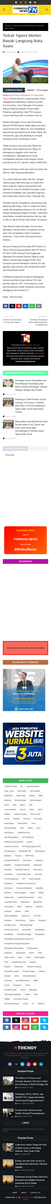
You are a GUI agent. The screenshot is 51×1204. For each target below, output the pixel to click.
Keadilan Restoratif (11, 860)
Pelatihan (42, 920)
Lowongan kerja (10, 902)
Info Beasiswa (9, 851)
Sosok (27, 985)
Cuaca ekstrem (10, 810)
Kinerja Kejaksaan (11, 879)
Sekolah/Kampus (29, 976)
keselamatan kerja (24, 874)
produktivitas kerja (19, 962)
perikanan (8, 953)
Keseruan (38, 874)
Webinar (41, 1004)
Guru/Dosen (9, 833)
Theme (25, 1199)
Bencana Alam (20, 800)
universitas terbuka (11, 1004)
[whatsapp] (35, 1027)
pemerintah (26, 930)
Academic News (10, 786)
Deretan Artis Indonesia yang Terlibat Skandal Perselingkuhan (30, 1111)
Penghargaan (32, 948)
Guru (38, 828)
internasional (40, 851)
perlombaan (20, 953)
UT (33, 1004)
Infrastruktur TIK (25, 851)
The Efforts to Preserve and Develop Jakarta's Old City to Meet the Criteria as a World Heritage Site (31, 1081)
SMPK (35, 981)
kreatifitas (39, 888)
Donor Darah (35, 814)
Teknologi (33, 990)
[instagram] (26, 2)
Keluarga (7, 870)
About (24, 1192)
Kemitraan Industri (22, 870)
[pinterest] (30, 2)
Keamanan (27, 860)
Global (30, 828)
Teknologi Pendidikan (12, 994)
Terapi (27, 994)
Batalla (32, 796)
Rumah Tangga (29, 971)
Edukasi (16, 819)
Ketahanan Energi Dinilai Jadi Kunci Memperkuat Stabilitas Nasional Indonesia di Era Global (31, 1180)
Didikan (7, 814)
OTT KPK (37, 916)
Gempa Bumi (22, 823)
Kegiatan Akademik (22, 865)
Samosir (42, 971)
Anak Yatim (21, 791)
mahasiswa (25, 902)
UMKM (7, 999)
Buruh (22, 805)
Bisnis (6, 805)
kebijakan (39, 860)
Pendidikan (8, 934)
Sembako (8, 981)
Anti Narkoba (35, 791)
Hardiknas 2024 (24, 833)
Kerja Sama (37, 870)
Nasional (39, 907)
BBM (40, 796)
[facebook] (16, 2)
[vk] (7, 1027)
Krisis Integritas (20, 893)
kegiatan (7, 865)
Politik (28, 957)
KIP (23, 879)
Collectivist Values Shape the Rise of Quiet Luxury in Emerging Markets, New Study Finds (31, 1147)
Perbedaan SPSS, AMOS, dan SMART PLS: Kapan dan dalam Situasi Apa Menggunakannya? (29, 1097)
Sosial (6, 985)
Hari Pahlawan (28, 837)
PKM (40, 953)
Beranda (8, 26)
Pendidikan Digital (24, 934)
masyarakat (8, 907)
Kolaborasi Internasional (26, 883)
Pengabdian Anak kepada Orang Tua (18, 939)
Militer (19, 907)
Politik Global (40, 957)
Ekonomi (26, 819)
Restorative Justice (11, 971)
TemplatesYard (27, 1197)
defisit (31, 810)
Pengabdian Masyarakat (13, 948)
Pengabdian (39, 934)
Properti (7, 967)
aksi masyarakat (33, 786)
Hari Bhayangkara (11, 837)
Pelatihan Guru (10, 925)
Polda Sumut (9, 957)
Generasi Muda (10, 828)
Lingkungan (9, 897)
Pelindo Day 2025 (11, 930)
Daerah (23, 810)
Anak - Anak (9, 791)
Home (14, 1192)
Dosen (6, 819)
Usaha (25, 1004)
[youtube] (35, 1020)
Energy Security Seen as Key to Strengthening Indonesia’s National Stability (31, 1164)
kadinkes (7, 856)
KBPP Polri (29, 856)
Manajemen (37, 902)
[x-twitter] (21, 2)
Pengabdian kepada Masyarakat (16, 944)
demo (40, 810)
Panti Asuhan (20, 920)
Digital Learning (20, 814)
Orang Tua (26, 916)
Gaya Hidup (9, 823)
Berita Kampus (35, 800)
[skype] (35, 2)
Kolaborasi (8, 883)
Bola (14, 805)
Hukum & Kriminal (11, 846)
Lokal (40, 897)
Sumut (22, 990)
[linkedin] (41, 1064)
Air (22, 786)
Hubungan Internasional (13, 842)
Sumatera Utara (10, 990)
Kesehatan (8, 874)
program (33, 962)
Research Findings (34, 967)
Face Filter (38, 819)
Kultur (32, 893)
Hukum (29, 842)
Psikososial (18, 967)
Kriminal (7, 893)
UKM (35, 994)
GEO (22, 828)
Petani (31, 953)
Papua (32, 920)
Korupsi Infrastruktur (24, 888)
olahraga (7, 911)
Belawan (7, 800)
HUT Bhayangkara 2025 (31, 846)
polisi (20, 957)
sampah (7, 976)
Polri (6, 962)
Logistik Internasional (25, 897)
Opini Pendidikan (11, 916)
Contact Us (35, 1192)
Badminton (8, 796)
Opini (27, 911)
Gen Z (33, 823)
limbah (41, 893)
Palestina (8, 920)
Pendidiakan (39, 930)
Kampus (18, 856)
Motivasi (29, 907)
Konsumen (8, 888)
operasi (18, 911)
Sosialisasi (17, 985)
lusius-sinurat (10, 52)
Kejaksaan (38, 865)
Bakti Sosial (21, 796)
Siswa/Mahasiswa (22, 981)
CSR (30, 805)
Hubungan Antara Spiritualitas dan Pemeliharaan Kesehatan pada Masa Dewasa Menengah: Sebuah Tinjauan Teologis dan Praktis (31, 385)
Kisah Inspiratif (34, 879)
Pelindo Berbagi (26, 925)
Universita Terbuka (20, 999)
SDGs (16, 976)
